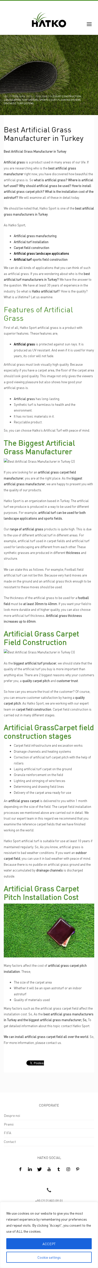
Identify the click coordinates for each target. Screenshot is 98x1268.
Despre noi (12, 1115)
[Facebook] (20, 1169)
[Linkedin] (30, 1169)
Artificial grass (24, 399)
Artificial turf (23, 259)
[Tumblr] (59, 1169)
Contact (10, 1141)
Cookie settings (49, 1257)
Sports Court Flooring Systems (60, 99)
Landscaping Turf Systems (21, 99)
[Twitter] (39, 1169)
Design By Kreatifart (19, 1179)
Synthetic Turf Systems (19, 103)
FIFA (7, 1132)
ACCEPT (49, 1243)
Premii (9, 1124)
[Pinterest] (78, 1169)
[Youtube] (49, 1169)
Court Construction (67, 96)
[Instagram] (68, 1169)
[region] (49, 1235)
